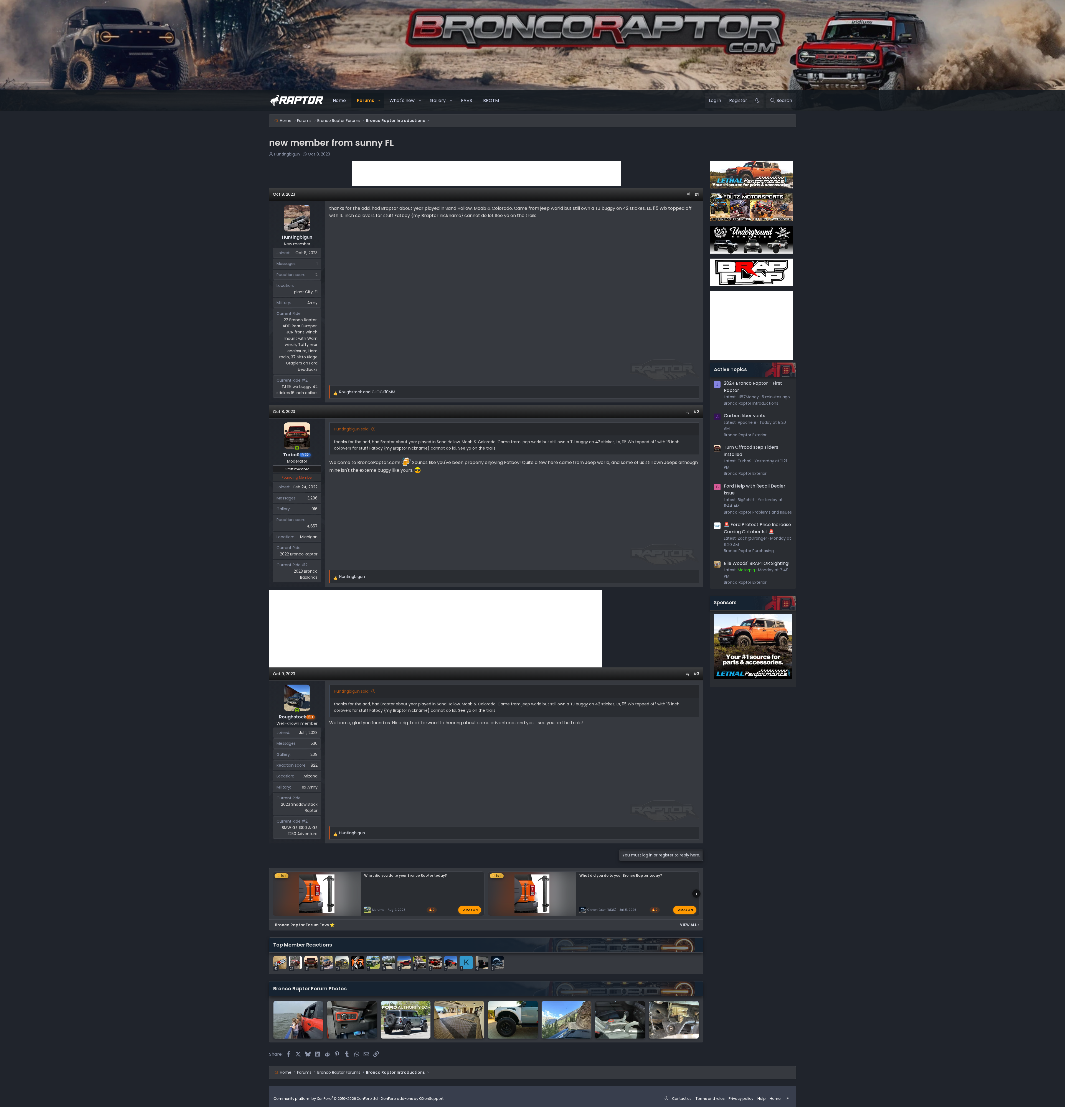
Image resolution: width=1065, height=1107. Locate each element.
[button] (379, 100)
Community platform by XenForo (326, 1098)
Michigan (309, 537)
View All (689, 924)
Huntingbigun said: (351, 429)
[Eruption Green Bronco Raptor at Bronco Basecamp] (620, 1020)
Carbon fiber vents (744, 415)
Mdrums (378, 910)
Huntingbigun (287, 154)
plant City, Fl (306, 292)
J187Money (748, 397)
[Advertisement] (486, 173)
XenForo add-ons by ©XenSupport (412, 1098)
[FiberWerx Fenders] (513, 1020)
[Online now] (297, 448)
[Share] (689, 194)
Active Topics (730, 369)
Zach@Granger (752, 538)
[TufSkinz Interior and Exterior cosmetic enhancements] (352, 1020)
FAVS (466, 100)
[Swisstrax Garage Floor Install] (459, 1020)
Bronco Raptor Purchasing (749, 551)
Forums (365, 100)
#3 (696, 674)
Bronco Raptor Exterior (745, 435)
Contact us (681, 1098)
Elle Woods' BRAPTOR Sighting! (757, 563)
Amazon (470, 909)
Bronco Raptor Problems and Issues (758, 512)
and (367, 392)
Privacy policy (741, 1098)
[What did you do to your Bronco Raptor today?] (298, 1020)
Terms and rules (710, 1098)
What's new (402, 100)
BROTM (491, 100)
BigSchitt (746, 500)
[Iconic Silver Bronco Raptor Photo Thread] (406, 1020)
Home (339, 100)
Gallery (438, 100)
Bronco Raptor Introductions (751, 403)
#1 (696, 194)
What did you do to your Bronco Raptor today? (405, 875)
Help (761, 1098)
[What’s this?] (674, 1020)
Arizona (310, 776)
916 (314, 509)
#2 (696, 411)
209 (314, 754)
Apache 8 (747, 422)
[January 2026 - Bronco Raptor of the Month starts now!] (566, 1020)
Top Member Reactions (302, 944)
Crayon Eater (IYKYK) (601, 910)
